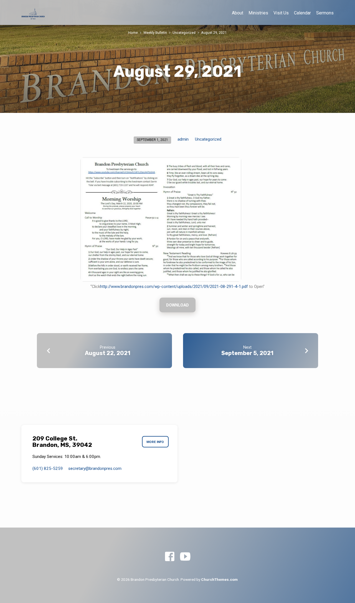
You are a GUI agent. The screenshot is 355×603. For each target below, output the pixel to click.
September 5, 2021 (247, 353)
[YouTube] (185, 556)
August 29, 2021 (214, 33)
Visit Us (281, 13)
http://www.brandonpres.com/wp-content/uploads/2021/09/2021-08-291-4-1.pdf (174, 286)
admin (183, 139)
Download (177, 305)
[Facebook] (169, 556)
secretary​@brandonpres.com (94, 468)
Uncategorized (184, 33)
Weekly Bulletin (155, 33)
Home (133, 33)
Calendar (302, 13)
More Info (155, 442)
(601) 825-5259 (47, 468)
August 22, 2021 (107, 353)
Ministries (258, 13)
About (237, 13)
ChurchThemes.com (219, 579)
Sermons (325, 13)
